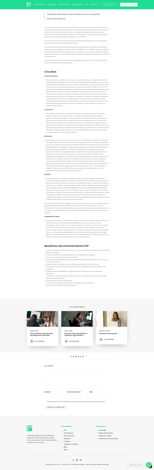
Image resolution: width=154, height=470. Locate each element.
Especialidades (40, 4)
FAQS (65, 450)
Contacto (93, 4)
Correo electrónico (74, 392)
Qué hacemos (51, 4)
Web (91, 392)
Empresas (67, 438)
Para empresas (77, 4)
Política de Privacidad (105, 433)
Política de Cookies (104, 436)
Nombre (47, 392)
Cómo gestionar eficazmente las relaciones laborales (41, 334)
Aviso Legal (102, 430)
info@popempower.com (52, 464)
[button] (149, 465)
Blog (86, 4)
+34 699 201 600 (65, 464)
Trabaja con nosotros (71, 444)
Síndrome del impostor (108, 333)
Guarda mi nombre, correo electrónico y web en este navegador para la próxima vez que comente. (76, 401)
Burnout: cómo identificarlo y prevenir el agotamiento (76, 334)
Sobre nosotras (69, 436)
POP (65, 430)
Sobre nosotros (64, 4)
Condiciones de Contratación (108, 438)
